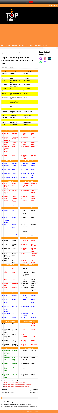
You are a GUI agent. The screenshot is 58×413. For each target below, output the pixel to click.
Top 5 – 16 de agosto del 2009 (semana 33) (14, 382)
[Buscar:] (49, 48)
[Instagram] (54, 5)
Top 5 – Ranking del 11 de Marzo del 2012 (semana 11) (17, 386)
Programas (22, 45)
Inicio (2, 45)
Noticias (8, 45)
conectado (14, 404)
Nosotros (37, 45)
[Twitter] (52, 5)
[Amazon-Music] (45, 62)
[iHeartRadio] (45, 58)
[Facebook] (49, 5)
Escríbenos (30, 45)
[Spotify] (41, 62)
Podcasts (14, 45)
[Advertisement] (29, 34)
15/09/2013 (5, 67)
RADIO (31, 2)
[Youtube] (57, 5)
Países (11, 67)
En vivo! (45, 45)
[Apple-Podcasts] (41, 58)
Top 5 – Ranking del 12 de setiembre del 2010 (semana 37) (18, 384)
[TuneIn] (50, 58)
